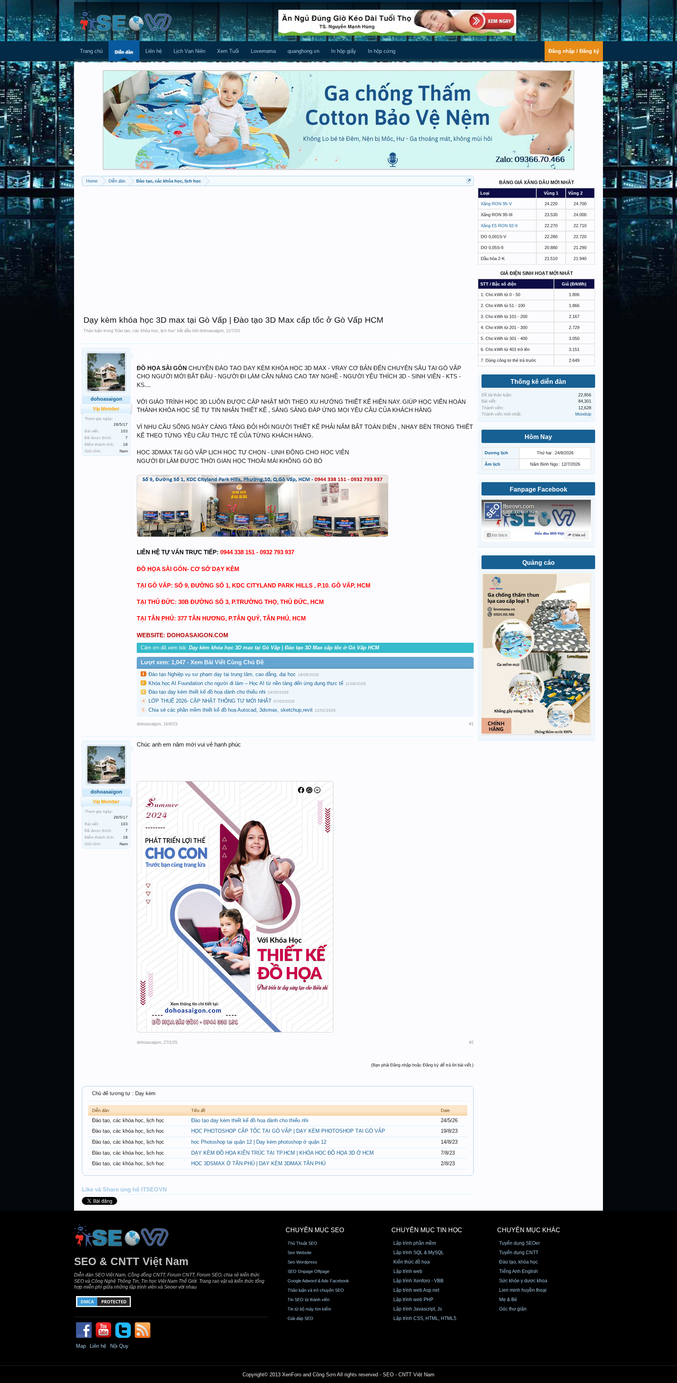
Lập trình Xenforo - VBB (418, 1281)
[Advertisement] (278, 247)
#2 (471, 1042)
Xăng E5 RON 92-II (499, 225)
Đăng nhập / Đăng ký (573, 51)
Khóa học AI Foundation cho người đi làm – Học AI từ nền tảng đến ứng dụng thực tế (245, 683)
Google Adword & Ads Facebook (318, 1280)
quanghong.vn (303, 51)
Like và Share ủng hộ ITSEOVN (124, 1189)
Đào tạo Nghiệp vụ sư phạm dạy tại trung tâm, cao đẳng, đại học (222, 674)
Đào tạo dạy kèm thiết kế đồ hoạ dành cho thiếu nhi (207, 692)
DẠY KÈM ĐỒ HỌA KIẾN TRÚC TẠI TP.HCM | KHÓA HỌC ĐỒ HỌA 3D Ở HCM (282, 1153)
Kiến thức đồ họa (411, 1262)
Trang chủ (91, 51)
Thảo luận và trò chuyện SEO (316, 1290)
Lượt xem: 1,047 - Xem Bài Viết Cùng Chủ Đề (202, 662)
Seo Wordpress (302, 1262)
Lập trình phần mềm (414, 1243)
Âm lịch (492, 464)
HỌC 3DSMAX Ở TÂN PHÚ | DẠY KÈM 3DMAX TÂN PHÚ (258, 1163)
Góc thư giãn (513, 1309)
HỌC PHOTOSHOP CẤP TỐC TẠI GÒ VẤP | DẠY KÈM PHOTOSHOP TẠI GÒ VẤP (288, 1131)
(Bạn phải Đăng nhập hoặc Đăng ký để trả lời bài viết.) (422, 1065)
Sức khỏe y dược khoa (523, 1281)
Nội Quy (119, 1346)
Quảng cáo (538, 562)
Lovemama (263, 51)
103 (124, 431)
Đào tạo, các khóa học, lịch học (145, 330)
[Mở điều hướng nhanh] (468, 180)
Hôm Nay (538, 437)
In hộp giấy (343, 51)
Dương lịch (496, 452)
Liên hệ (153, 51)
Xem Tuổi (228, 51)
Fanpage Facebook (538, 489)
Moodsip (583, 414)
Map (81, 1346)
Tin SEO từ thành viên (308, 1299)
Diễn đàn (124, 52)
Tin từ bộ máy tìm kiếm (309, 1309)
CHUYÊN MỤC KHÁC (528, 1230)
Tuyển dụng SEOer (519, 1243)
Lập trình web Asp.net (416, 1290)
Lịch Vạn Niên (189, 51)
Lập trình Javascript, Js (417, 1309)
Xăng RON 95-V (496, 203)
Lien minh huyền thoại (523, 1290)
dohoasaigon (211, 330)
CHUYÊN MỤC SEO (315, 1230)
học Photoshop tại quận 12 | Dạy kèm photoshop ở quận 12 (258, 1142)
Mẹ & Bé (508, 1299)
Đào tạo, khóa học (518, 1262)
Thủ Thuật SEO (302, 1243)
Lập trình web (407, 1271)
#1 (471, 723)
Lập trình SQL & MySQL (418, 1252)
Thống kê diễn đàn (538, 381)
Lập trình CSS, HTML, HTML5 (424, 1318)
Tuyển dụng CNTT (518, 1252)
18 (125, 444)
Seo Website (299, 1252)
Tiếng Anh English (518, 1271)
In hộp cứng (381, 51)
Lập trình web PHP (413, 1299)
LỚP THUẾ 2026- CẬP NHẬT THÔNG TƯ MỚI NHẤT (210, 701)
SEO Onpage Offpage (308, 1271)
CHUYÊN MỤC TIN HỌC (426, 1230)
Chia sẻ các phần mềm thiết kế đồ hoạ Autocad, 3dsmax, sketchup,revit (230, 710)
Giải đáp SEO (300, 1318)
